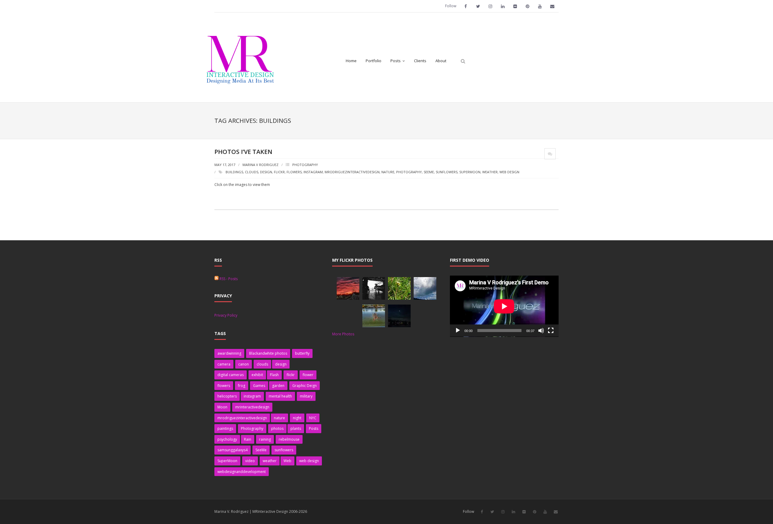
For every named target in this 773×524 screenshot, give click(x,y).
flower (308, 374)
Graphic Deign (304, 385)
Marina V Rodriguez (260, 164)
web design (509, 172)
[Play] (458, 331)
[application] (504, 306)
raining (265, 439)
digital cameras (230, 374)
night (297, 417)
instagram (313, 172)
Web (287, 460)
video (250, 460)
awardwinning (229, 353)
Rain (247, 439)
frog (241, 385)
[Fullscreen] (551, 331)
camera (223, 364)
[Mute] (541, 331)
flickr (279, 172)
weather (490, 172)
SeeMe (429, 172)
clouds (251, 172)
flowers (294, 172)
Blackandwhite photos (268, 353)
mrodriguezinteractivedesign (352, 172)
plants (295, 428)
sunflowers (446, 172)
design (266, 172)
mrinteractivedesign (252, 407)
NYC (312, 417)
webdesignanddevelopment (241, 471)
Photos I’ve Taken (243, 152)
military (306, 396)
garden (278, 385)
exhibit (257, 374)
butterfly (302, 353)
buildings (234, 172)
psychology (227, 439)
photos (277, 428)
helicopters (227, 396)
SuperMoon (469, 172)
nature (387, 172)
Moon (222, 407)
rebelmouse (289, 439)
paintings (225, 428)
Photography (305, 164)
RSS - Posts (228, 278)
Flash (274, 374)
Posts (313, 428)
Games (259, 385)
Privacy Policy (225, 315)
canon (243, 364)
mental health (280, 396)
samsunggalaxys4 (232, 449)
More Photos (343, 334)
